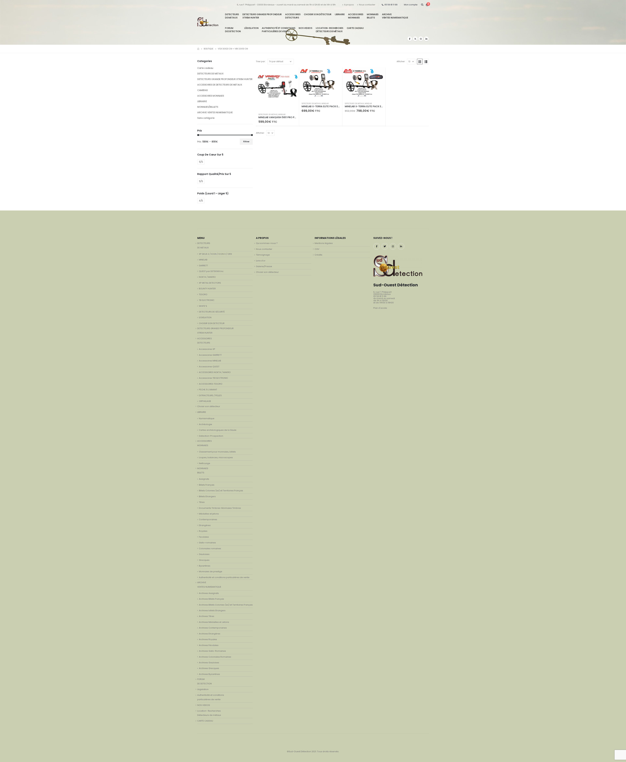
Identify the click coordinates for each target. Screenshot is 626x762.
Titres (202, 502)
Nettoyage (204, 463)
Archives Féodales (208, 645)
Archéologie (205, 424)
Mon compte (410, 4)
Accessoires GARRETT (210, 355)
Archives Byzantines (209, 674)
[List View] (426, 61)
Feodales (204, 536)
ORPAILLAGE (205, 401)
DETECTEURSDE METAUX (232, 16)
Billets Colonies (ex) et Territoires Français (221, 490)
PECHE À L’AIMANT (208, 389)
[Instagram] (420, 39)
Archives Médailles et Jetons (214, 622)
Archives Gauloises (209, 662)
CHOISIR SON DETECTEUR (211, 323)
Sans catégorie (205, 118)
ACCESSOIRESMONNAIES (355, 16)
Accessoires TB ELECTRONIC (213, 378)
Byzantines (204, 565)
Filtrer (246, 141)
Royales (203, 531)
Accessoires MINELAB (210, 360)
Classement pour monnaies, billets (217, 451)
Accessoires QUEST (209, 366)
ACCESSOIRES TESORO (210, 383)
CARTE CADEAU (355, 28)
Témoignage (263, 254)
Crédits (318, 254)
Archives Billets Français (211, 598)
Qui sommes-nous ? (267, 243)
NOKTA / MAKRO (207, 277)
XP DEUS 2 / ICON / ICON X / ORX (215, 254)
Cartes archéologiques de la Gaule (217, 430)
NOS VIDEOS (305, 28)
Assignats (204, 479)
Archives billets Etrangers (212, 610)
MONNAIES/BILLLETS (207, 107)
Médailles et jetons (209, 513)
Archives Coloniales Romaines (215, 656)
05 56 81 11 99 (390, 4)
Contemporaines (208, 519)
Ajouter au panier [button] (294, 73)
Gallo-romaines (207, 542)
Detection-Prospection (211, 435)
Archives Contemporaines (213, 627)
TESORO (203, 294)
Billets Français (206, 484)
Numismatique (206, 418)
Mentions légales (324, 243)
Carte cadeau (205, 68)
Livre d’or (260, 260)
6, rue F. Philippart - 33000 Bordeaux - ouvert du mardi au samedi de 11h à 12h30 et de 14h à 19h (286, 4)
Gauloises (204, 554)
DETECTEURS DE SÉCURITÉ (212, 311)
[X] (415, 39)
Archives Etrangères (209, 633)
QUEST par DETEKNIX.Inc (211, 271)
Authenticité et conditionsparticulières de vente (278, 29)
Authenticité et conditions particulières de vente (224, 577)
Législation (251, 28)
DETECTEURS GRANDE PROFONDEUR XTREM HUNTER (262, 16)
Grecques (204, 560)
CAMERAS (202, 90)
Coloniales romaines (210, 548)
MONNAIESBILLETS (373, 16)
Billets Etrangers (207, 496)
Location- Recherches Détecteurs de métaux (329, 29)
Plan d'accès (380, 308)
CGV (317, 249)
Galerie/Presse (264, 266)
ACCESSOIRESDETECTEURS (292, 16)
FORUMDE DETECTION (233, 29)
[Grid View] (420, 61)
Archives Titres (206, 616)
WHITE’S (203, 306)
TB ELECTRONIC (206, 300)
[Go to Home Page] (198, 49)
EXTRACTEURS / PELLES (210, 395)
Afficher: (401, 61)
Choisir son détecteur (317, 14)
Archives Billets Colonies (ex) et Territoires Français (226, 604)
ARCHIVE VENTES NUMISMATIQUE (395, 16)
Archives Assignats (209, 593)
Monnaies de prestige (210, 571)
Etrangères (205, 525)
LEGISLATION (205, 317)
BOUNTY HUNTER (207, 288)
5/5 (201, 161)
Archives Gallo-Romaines (212, 651)
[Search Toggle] (422, 5)
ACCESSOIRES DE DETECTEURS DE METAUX (219, 84)
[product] (277, 89)
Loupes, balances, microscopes (216, 457)
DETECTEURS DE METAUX (267, 114)
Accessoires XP (207, 349)
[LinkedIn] (426, 39)
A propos (349, 4)
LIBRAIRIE (340, 14)
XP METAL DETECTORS (210, 282)
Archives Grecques (209, 668)
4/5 (201, 200)
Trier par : (261, 61)
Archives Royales (208, 639)
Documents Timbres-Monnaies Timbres (220, 508)
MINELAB (281, 114)
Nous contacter (367, 4)
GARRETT (203, 265)
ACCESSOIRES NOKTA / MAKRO (215, 372)
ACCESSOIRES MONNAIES (210, 95)
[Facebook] (409, 39)
